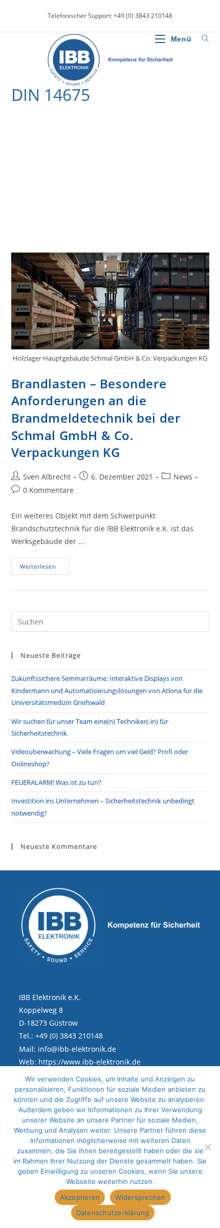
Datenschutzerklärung (112, 1213)
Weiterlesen (44, 568)
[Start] (14, 121)
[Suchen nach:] (201, 39)
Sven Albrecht (47, 477)
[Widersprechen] (207, 1147)
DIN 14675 (69, 121)
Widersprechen (140, 1197)
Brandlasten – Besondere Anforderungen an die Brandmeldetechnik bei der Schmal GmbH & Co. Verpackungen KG (96, 418)
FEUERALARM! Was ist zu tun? (56, 782)
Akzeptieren (80, 1197)
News (182, 477)
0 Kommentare (48, 490)
